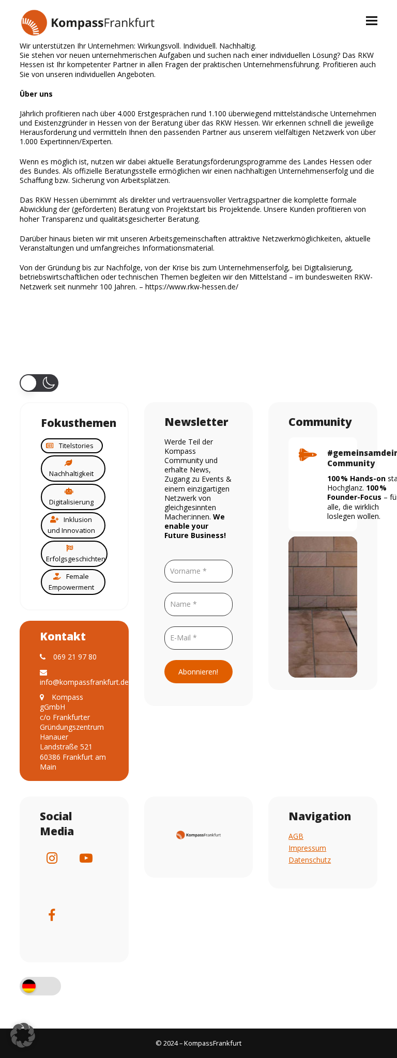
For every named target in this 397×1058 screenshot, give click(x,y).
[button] (371, 20)
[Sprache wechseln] (40, 987)
